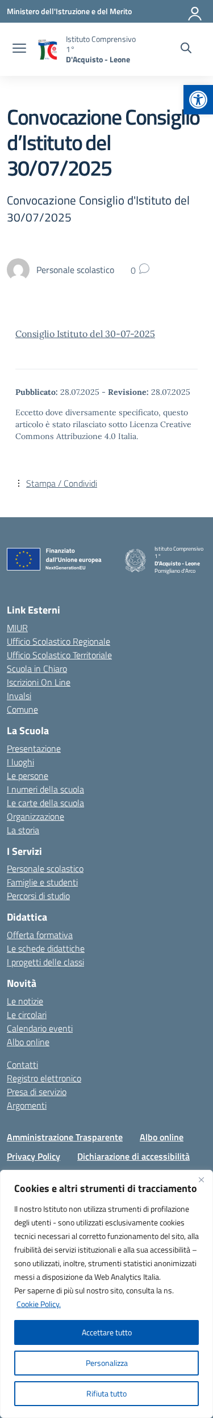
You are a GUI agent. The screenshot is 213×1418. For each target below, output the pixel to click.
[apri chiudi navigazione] (19, 49)
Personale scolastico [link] (45, 868)
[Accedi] (195, 11)
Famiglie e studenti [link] (42, 882)
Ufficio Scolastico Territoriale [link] (59, 655)
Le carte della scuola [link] (45, 803)
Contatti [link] (22, 1064)
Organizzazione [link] (35, 816)
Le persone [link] (27, 775)
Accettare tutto (107, 1332)
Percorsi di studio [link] (38, 895)
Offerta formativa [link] (40, 935)
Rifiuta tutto (106, 1393)
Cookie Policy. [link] (38, 1304)
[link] (198, 99)
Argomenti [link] (27, 1105)
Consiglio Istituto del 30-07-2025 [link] (85, 333)
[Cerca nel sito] (186, 49)
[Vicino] (201, 1179)
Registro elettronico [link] (44, 1078)
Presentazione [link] (34, 748)
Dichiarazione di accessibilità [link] (133, 1156)
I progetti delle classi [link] (45, 962)
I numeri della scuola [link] (45, 789)
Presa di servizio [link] (36, 1091)
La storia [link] (23, 830)
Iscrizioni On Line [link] (38, 682)
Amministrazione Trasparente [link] (65, 1137)
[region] (106, 1294)
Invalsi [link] (19, 695)
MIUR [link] (17, 628)
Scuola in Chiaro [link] (37, 668)
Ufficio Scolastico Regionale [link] (58, 641)
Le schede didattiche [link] (46, 948)
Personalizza (107, 1363)
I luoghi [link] (20, 762)
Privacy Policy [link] (33, 1156)
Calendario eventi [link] (40, 1028)
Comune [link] (22, 709)
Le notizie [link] (25, 1001)
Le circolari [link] (27, 1014)
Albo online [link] (28, 1042)
